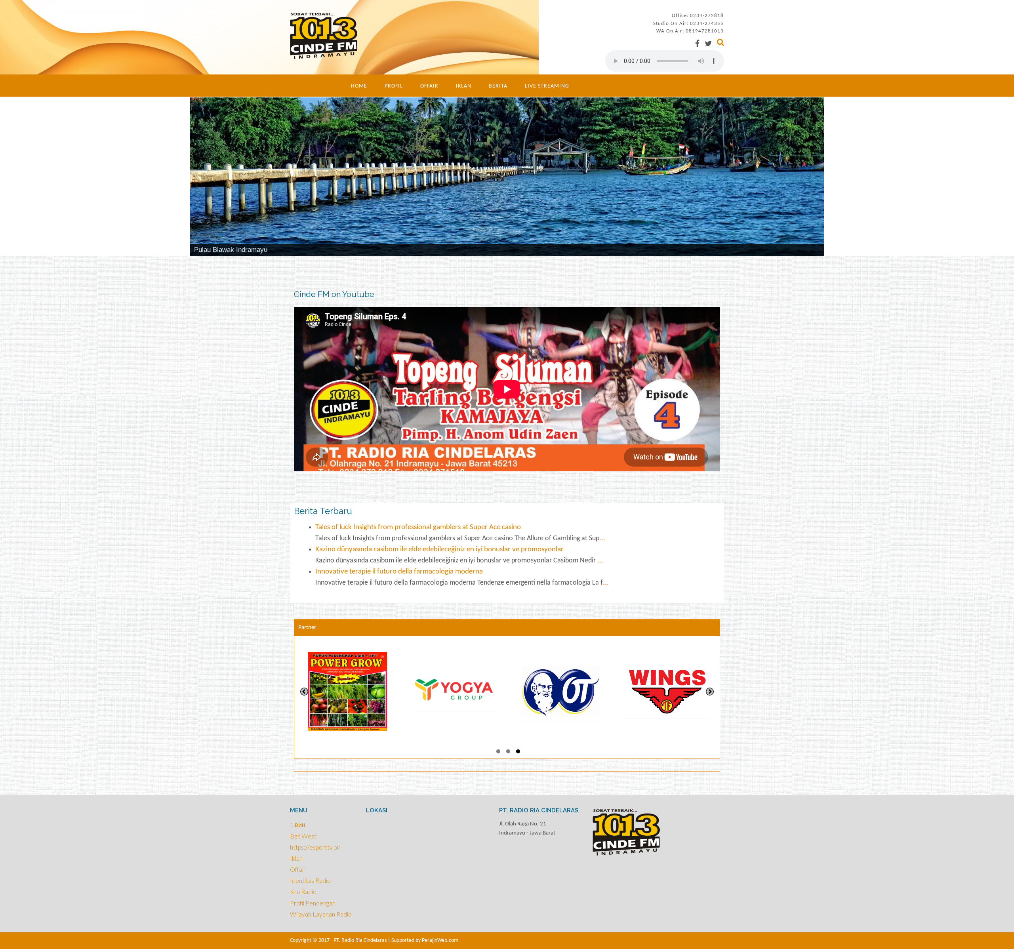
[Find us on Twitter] (708, 43)
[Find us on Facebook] (697, 43)
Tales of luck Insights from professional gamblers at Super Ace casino (418, 527)
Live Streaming (547, 86)
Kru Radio (303, 891)
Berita (498, 86)
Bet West (303, 836)
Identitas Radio (310, 880)
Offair (429, 86)
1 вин (297, 824)
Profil (394, 86)
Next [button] (710, 692)
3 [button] (518, 753)
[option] (347, 691)
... (602, 538)
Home (359, 86)
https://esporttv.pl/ (315, 847)
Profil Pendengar (312, 903)
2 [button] (508, 753)
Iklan (463, 86)
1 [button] (498, 753)
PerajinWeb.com (440, 940)
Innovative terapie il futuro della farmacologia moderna (399, 571)
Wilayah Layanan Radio (321, 914)
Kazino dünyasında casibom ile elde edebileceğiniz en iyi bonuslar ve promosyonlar (439, 549)
